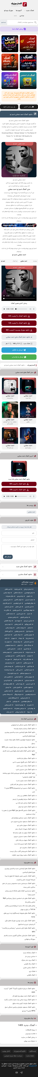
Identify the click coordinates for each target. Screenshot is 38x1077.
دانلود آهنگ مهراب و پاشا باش (25, 840)
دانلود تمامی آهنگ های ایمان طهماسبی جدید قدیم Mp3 (19, 753)
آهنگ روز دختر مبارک (28, 960)
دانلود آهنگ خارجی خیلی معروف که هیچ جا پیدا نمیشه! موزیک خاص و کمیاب (20, 878)
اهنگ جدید (30, 10)
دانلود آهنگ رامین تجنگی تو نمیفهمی (23, 725)
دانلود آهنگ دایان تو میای (26, 807)
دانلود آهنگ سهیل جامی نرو (26, 825)
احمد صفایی (31, 512)
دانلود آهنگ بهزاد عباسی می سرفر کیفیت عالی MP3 (18, 747)
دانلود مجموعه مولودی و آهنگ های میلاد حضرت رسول (19, 742)
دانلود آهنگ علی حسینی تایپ (25, 770)
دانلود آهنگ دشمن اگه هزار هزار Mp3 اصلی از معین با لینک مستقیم (18, 812)
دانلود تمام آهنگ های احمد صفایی (18, 337)
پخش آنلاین (28, 107)
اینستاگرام (33, 1051)
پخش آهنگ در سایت (28, 1037)
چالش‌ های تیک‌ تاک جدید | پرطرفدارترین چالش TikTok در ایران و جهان (20, 908)
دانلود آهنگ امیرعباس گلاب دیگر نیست (22, 851)
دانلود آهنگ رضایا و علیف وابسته (24, 729)
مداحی (22, 16)
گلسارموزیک (19, 4)
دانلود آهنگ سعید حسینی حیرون (24, 837)
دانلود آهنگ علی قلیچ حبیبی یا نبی (24, 762)
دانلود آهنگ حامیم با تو (27, 848)
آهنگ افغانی (31, 975)
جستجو (3, 22)
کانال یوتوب (6, 1051)
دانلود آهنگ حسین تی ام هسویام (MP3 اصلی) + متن (19, 790)
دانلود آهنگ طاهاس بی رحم (26, 796)
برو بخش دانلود (8, 107)
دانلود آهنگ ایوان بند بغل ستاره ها (24, 833)
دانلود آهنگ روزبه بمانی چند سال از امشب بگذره (19, 1000)
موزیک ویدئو (8, 10)
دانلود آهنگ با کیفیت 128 (17, 323)
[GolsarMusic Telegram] (21, 1072)
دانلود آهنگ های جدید (24, 567)
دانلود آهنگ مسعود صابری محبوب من (23, 822)
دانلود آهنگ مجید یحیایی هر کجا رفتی (22, 784)
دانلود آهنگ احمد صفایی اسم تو (21, 114)
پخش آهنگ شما (17, 29)
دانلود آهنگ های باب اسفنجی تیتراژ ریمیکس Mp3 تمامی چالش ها (19, 900)
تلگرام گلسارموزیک (20, 1051)
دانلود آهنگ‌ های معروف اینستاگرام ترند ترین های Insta (19, 915)
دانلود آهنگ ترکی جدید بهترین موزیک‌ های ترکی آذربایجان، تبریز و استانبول (20, 922)
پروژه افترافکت (30, 1030)
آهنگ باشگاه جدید (29, 953)
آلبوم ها (19, 10)
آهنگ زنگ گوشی (29, 964)
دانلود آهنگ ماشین (25, 574)
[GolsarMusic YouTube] (17, 1072)
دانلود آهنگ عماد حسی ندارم (26, 766)
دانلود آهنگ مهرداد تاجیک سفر (25, 829)
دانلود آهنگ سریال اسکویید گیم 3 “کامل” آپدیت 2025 (19, 990)
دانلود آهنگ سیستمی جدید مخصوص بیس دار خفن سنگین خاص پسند (18, 885)
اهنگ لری (32, 971)
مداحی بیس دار (30, 957)
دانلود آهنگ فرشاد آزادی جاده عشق (24, 1003)
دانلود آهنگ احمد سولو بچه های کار (23, 996)
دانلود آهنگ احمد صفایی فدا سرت (19, 479)
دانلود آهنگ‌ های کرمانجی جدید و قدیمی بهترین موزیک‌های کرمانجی (20, 734)
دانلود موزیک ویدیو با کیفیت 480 (18, 330)
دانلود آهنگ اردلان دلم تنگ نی (25, 803)
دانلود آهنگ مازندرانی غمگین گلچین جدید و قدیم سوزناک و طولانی (19, 937)
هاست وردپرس (30, 1034)
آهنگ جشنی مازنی (29, 968)
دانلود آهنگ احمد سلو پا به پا (25, 781)
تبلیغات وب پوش (29, 1041)
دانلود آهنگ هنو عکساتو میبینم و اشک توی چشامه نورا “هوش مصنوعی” (19, 775)
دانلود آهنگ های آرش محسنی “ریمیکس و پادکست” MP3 (18, 930)
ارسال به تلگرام (17, 350)
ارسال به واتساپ (17, 357)
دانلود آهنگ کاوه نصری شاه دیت (24, 844)
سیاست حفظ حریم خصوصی (13, 1056)
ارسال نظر (8, 557)
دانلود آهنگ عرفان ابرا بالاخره (26, 758)
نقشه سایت (30, 1056)
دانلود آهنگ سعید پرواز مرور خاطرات (23, 855)
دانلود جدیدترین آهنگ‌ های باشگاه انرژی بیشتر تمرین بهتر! (20, 893)
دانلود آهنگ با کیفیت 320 (17, 316)
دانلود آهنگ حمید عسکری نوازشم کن (23, 818)
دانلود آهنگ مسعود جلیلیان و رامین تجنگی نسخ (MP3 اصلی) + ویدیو (20, 1009)
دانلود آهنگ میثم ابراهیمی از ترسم (24, 799)
